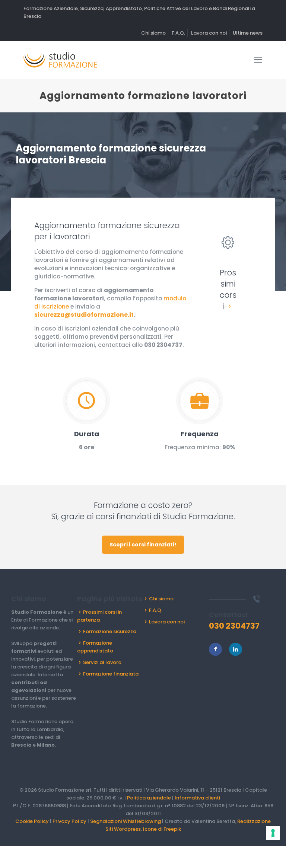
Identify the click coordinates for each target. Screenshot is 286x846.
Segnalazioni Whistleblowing (125, 821)
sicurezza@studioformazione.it (84, 315)
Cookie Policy (32, 821)
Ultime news (248, 32)
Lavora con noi (209, 32)
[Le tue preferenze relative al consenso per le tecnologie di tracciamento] (273, 833)
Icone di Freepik (162, 829)
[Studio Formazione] (60, 60)
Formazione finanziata (111, 673)
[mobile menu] (258, 60)
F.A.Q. (178, 32)
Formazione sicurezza (109, 631)
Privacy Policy (69, 821)
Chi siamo (153, 32)
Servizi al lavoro (102, 662)
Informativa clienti (197, 797)
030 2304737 (163, 345)
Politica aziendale (149, 797)
